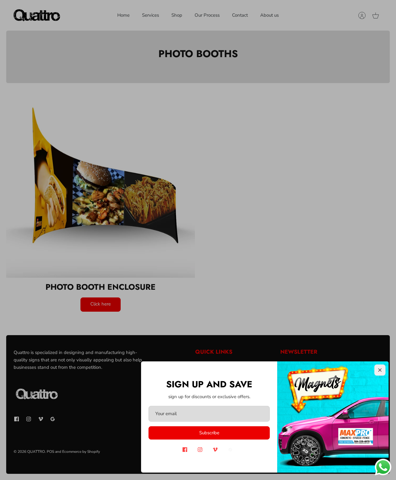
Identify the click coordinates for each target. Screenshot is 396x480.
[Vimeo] (215, 449)
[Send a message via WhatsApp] (383, 467)
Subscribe (209, 433)
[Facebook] (185, 449)
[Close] (379, 370)
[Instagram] (200, 449)
